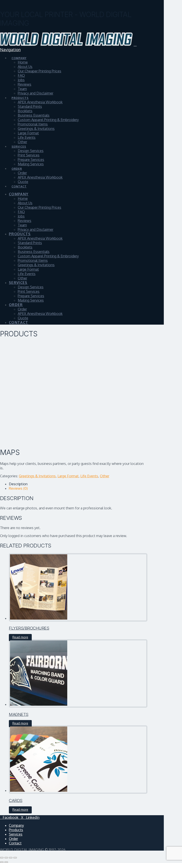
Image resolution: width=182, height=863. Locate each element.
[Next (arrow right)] (6, 862)
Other (104, 476)
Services (15, 834)
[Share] (10, 857)
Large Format (68, 476)
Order (13, 838)
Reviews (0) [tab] (18, 488)
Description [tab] (18, 484)
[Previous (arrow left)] (2, 862)
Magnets (18, 714)
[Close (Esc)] (15, 857)
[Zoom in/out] (2, 857)
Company (16, 825)
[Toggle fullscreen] (6, 857)
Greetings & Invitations (37, 476)
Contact (15, 843)
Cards (15, 800)
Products (16, 830)
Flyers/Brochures (29, 628)
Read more (20, 637)
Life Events (89, 476)
